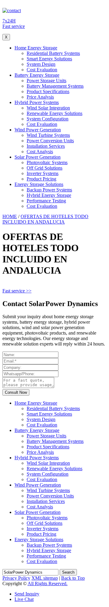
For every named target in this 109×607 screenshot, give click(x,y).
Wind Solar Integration (48, 107)
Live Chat (24, 599)
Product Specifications (48, 91)
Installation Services (46, 146)
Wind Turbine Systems (48, 135)
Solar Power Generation (38, 157)
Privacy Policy (16, 578)
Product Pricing (41, 178)
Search (68, 572)
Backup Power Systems (49, 189)
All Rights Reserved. (48, 583)
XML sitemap (44, 578)
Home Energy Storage (36, 47)
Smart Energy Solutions (49, 58)
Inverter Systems (42, 173)
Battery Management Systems (55, 86)
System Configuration (47, 118)
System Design (41, 64)
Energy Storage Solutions (39, 184)
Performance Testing (46, 200)
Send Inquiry (27, 593)
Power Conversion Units (50, 140)
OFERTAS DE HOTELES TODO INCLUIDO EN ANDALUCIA (45, 219)
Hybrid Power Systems (37, 102)
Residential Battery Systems (53, 53)
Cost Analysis (40, 151)
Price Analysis (40, 96)
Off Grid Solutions (44, 167)
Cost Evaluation (42, 69)
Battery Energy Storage (37, 75)
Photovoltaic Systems (47, 162)
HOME (9, 216)
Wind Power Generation (38, 129)
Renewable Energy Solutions (54, 113)
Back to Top (73, 578)
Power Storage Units (46, 80)
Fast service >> (16, 290)
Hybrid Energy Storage (49, 195)
